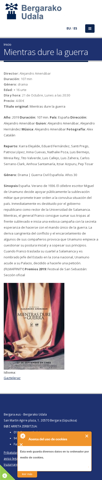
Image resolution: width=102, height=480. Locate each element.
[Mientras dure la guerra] (51, 326)
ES (75, 28)
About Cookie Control (22, 436)
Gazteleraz (12, 378)
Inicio (7, 44)
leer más (27, 474)
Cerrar (87, 436)
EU (69, 28)
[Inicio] (7, 14)
